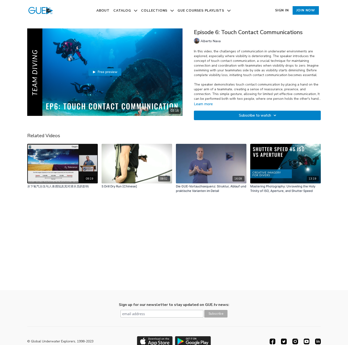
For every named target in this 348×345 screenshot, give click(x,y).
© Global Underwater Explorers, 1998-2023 (60, 341)
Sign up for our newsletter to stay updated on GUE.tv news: (174, 304)
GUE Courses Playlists (201, 10)
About (103, 10)
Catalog (122, 10)
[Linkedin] (318, 341)
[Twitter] (284, 341)
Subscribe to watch (255, 115)
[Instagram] (295, 341)
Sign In (282, 10)
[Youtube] (306, 341)
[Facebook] (272, 341)
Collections (155, 10)
